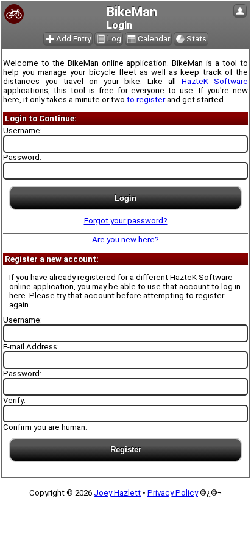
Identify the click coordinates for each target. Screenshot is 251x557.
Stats (196, 38)
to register (146, 99)
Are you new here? (125, 239)
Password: (22, 157)
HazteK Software (215, 81)
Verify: (14, 400)
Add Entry (73, 38)
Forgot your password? (126, 220)
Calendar (154, 38)
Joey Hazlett (117, 492)
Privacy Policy (172, 492)
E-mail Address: (31, 346)
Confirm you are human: (45, 427)
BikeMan (132, 11)
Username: (22, 130)
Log (114, 38)
